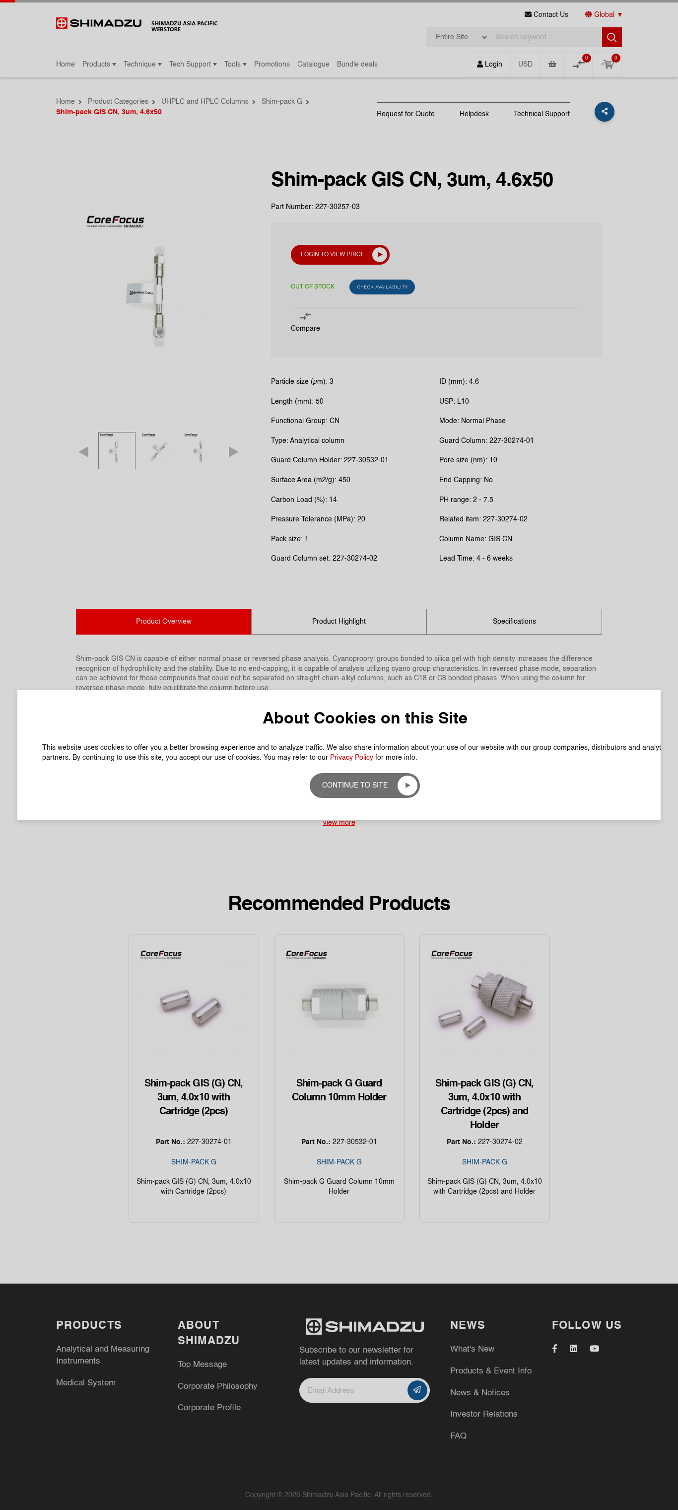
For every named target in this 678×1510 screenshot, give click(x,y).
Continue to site (355, 785)
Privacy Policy (351, 757)
